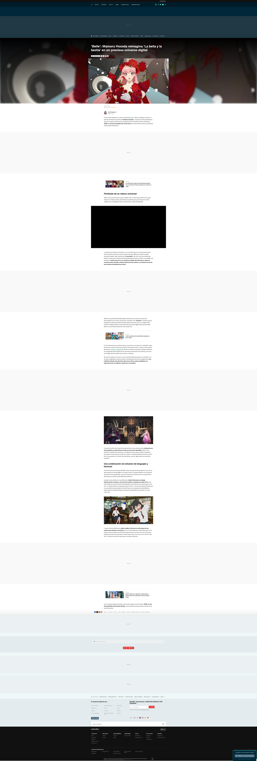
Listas (118, 708)
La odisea (106, 710)
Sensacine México (116, 751)
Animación (111, 612)
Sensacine (115, 735)
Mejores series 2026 (103, 696)
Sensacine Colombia (117, 753)
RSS (145, 717)
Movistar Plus (94, 708)
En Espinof (127, 181)
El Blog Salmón (160, 735)
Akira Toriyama (155, 36)
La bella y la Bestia (116, 349)
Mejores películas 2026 (112, 696)
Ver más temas (95, 718)
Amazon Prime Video (108, 705)
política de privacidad (145, 709)
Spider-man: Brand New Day (109, 714)
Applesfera (93, 739)
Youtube (163, 4)
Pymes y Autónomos (161, 737)
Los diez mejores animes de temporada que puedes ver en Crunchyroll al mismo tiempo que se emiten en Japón (138, 185)
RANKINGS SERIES (135, 4)
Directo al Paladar (127, 735)
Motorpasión (137, 735)
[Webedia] (163, 1)
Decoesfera (148, 737)
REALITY (111, 4)
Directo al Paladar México (127, 752)
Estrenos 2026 (121, 696)
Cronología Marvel (155, 696)
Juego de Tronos (148, 36)
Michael (109, 36)
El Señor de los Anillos (135, 36)
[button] (112, 112)
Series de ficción (94, 705)
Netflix (142, 36)
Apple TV (93, 710)
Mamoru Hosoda (136, 612)
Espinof (114, 737)
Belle (132, 117)
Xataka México (94, 751)
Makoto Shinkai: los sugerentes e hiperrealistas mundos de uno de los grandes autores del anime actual (137, 595)
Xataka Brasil (93, 753)
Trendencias (148, 735)
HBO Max (119, 710)
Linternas (119, 713)
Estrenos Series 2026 (129, 696)
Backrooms (115, 36)
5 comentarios (96, 56)
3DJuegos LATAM (105, 751)
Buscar (163, 724)
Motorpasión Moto (138, 737)
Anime (119, 612)
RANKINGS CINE (125, 4)
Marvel (127, 36)
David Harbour (122, 36)
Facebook (158, 4)
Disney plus (119, 705)
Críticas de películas (146, 612)
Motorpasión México (139, 751)
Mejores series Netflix (138, 696)
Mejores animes (147, 696)
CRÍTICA (97, 4)
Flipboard (160, 4)
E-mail (108, 56)
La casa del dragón (95, 713)
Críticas (115, 612)
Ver (129, 647)
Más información (128, 759)
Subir (162, 729)
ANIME (117, 4)
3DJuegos (104, 735)
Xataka (92, 735)
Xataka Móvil (93, 737)
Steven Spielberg (104, 36)
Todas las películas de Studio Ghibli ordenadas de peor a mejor (137, 336)
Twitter (165, 4)
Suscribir (151, 707)
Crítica (129, 612)
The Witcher (162, 36)
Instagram (156, 4)
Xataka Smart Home (95, 741)
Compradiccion (149, 739)
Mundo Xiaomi (94, 743)
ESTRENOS (103, 4)
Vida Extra (104, 737)
